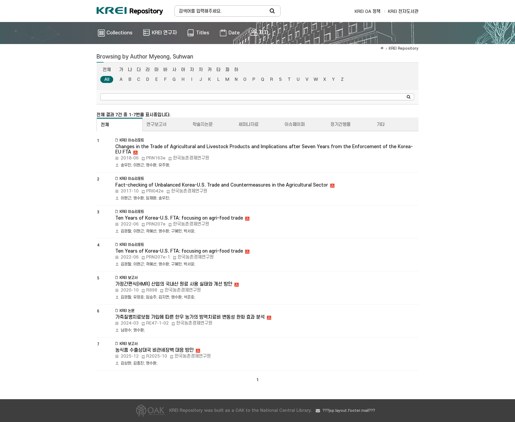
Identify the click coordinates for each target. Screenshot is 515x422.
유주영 (164, 165)
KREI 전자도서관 (403, 11)
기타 (381, 124)
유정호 (138, 297)
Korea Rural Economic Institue (130, 11)
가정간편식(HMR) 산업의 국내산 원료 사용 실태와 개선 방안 (173, 284)
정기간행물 (340, 124)
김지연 (164, 297)
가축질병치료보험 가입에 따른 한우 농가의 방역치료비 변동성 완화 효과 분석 (190, 317)
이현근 (138, 165)
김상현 (126, 363)
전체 (107, 69)
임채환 (151, 198)
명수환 (151, 165)
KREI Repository (403, 48)
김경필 (126, 231)
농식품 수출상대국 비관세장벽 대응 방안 (154, 350)
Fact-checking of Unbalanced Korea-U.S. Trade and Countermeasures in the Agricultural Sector (221, 185)
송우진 (126, 165)
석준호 (189, 297)
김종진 (138, 363)
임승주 (151, 297)
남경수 (126, 330)
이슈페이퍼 (295, 124)
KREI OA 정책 (368, 11)
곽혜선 (151, 231)
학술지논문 (203, 124)
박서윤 (189, 231)
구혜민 (176, 231)
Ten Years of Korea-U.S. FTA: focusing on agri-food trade (179, 218)
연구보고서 (156, 124)
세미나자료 (248, 124)
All (106, 79)
